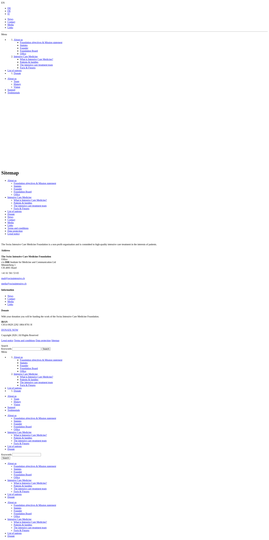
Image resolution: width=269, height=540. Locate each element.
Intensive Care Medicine (19, 197)
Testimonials (13, 92)
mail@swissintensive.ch (13, 278)
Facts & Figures (21, 208)
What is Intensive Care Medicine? (30, 200)
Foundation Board (23, 191)
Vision (17, 87)
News (10, 19)
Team (16, 81)
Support (11, 89)
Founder (18, 189)
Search (5, 458)
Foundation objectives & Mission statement (35, 183)
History (17, 84)
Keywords (6, 348)
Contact (11, 22)
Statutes (17, 186)
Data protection (15, 231)
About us (12, 78)
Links (10, 27)
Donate (11, 214)
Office (17, 194)
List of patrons (14, 211)
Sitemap (55, 340)
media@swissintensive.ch (13, 283)
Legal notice (13, 233)
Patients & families (23, 203)
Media (10, 24)
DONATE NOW (9, 330)
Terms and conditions (17, 228)
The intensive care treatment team (30, 205)
